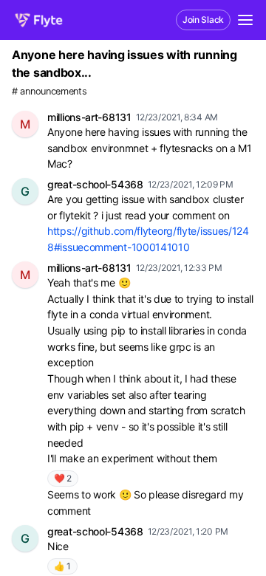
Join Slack (203, 19)
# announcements (49, 91)
